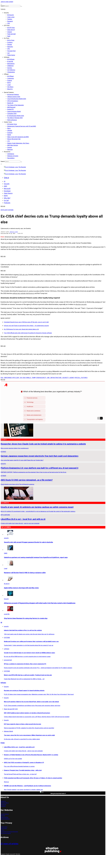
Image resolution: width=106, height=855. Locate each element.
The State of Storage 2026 (15, 118)
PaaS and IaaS (11, 34)
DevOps (9, 68)
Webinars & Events (12, 156)
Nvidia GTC (10, 109)
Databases (10, 65)
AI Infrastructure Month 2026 (15, 115)
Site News (10, 87)
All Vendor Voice (12, 124)
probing (49, 371)
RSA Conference (12, 120)
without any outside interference (23, 293)
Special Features (9, 92)
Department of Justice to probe (28, 291)
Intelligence (10, 154)
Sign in (6, 178)
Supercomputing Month (14, 111)
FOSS (3, 743)
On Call (6, 200)
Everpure (9, 132)
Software (6, 57)
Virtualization (11, 72)
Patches (9, 19)
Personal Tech (11, 51)
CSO (8, 23)
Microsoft (7, 188)
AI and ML (10, 61)
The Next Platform (5, 814)
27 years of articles (9, 844)
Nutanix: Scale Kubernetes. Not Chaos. (18, 143)
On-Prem (6, 38)
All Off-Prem (11, 27)
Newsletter (3, 806)
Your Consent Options (6, 833)
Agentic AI (10, 103)
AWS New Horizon (12, 145)
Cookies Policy (4, 826)
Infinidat (9, 130)
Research (10, 21)
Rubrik (9, 135)
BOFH (9, 82)
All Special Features (13, 94)
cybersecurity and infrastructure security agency (55, 377)
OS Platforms (11, 70)
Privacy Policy (4, 828)
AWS (5, 186)
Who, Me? (7, 198)
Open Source (8, 193)
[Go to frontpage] (15, 167)
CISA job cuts (23, 274)
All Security (10, 15)
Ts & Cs (2, 830)
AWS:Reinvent (11, 107)
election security (81, 304)
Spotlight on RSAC (7, 210)
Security (6, 13)
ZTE (8, 141)
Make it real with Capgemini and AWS (18, 137)
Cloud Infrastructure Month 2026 (16, 99)
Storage (9, 44)
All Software (10, 59)
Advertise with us (5, 802)
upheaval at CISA (98, 247)
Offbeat (6, 74)
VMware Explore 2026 (13, 96)
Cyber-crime (10, 17)
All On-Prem (10, 40)
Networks (10, 46)
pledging (98, 302)
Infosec (3, 683)
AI (4, 181)
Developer (7, 191)
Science (9, 80)
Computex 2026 (11, 113)
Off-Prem (7, 25)
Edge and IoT (11, 30)
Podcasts (7, 203)
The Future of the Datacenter (15, 105)
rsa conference (6, 377)
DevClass (3, 815)
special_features (81, 377)
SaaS (8, 36)
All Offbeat (10, 76)
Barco (9, 128)
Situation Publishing (5, 818)
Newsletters (10, 158)
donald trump (31, 377)
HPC (8, 49)
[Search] (21, 6)
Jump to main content (7, 1)
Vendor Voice (8, 122)
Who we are (3, 804)
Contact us (3, 801)
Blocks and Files (4, 817)
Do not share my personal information (9, 831)
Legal (9, 85)
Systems (10, 42)
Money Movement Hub (13, 139)
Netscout (10, 149)
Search (3, 6)
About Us (10, 89)
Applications (10, 63)
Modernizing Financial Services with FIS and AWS (21, 126)
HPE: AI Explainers (12, 101)
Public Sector (11, 55)
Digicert (9, 147)
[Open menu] (1, 4)
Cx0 (8, 53)
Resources (7, 151)
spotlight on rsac (19, 377)
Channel (9, 32)
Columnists (10, 78)
